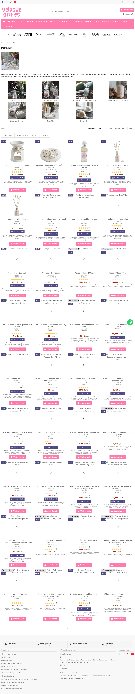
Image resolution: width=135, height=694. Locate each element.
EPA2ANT (84, 171)
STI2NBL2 (118, 385)
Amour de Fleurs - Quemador (17, 165)
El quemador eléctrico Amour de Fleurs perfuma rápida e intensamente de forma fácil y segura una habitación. (50, 182)
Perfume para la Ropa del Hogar (84, 100)
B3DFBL (17, 331)
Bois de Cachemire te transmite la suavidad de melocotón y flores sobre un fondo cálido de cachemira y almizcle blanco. (17, 452)
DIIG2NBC (17, 490)
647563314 (66, 668)
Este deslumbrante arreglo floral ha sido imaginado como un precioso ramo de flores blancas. (50, 555)
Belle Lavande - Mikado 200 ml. (117, 325)
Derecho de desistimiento (13, 689)
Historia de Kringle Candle (11, 673)
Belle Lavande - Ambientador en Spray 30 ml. (84, 326)
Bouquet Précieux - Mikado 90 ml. (84, 540)
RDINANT (84, 225)
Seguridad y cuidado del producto (14, 663)
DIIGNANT (17, 223)
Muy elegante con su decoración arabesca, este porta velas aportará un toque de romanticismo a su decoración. (117, 236)
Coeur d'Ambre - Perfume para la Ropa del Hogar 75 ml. (51, 595)
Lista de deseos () (128, 2)
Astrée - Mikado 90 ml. (118, 273)
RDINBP (17, 600)
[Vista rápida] (32, 146)
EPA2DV (84, 600)
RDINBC (117, 492)
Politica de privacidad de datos (13, 682)
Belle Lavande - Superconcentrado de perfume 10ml (118, 380)
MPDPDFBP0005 (17, 277)
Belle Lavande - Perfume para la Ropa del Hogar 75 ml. (51, 380)
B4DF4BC (51, 438)
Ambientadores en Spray (50, 100)
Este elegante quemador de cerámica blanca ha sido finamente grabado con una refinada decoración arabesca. (17, 290)
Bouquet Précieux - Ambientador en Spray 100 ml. (51, 541)
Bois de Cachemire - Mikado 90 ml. (51, 486)
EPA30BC (117, 438)
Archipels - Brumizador (51, 273)
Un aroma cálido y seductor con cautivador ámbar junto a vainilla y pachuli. (51, 608)
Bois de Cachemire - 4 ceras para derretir (51, 434)
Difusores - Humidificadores (118, 100)
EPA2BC (84, 438)
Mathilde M (17, 167)
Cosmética (50, 121)
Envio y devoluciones (9, 654)
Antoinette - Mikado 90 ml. (17, 219)
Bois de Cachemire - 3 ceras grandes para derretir (17, 434)
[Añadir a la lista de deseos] (32, 143)
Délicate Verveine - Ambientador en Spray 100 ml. (84, 595)
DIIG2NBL (118, 328)
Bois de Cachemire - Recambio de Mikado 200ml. (117, 487)
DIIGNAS (117, 277)
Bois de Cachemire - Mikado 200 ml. (17, 486)
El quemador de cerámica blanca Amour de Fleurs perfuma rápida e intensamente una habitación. (17, 181)
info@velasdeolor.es (69, 672)
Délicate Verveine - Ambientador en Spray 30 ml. (118, 595)
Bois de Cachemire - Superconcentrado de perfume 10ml (17, 541)
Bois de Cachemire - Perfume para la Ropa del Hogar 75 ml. (84, 487)
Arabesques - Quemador (17, 273)
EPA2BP (50, 546)
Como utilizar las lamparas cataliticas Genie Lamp (19, 679)
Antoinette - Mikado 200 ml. (117, 165)
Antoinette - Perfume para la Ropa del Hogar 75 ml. (51, 220)
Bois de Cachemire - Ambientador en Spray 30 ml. (117, 434)
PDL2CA (50, 600)
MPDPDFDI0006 (51, 169)
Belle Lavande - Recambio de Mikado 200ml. (84, 380)
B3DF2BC (17, 438)
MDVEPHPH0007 (118, 223)
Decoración (84, 121)
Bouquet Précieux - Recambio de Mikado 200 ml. (17, 595)
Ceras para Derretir (17, 121)
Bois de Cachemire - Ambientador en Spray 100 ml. (84, 434)
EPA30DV (117, 600)
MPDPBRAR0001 (51, 277)
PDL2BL (50, 385)
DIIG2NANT (117, 169)
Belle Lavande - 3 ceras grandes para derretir (17, 326)
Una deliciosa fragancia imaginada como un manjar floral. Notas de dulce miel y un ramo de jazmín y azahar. (84, 185)
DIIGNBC (50, 490)
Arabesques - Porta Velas (118, 219)
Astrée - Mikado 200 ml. (84, 273)
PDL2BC (84, 492)
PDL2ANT (51, 225)
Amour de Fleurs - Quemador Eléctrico (51, 165)
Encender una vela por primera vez (14, 670)
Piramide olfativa (8, 676)
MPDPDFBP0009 (17, 169)
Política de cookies (9, 666)
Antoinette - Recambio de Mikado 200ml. (84, 220)
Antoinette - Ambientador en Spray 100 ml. (84, 166)
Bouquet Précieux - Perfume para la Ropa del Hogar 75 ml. (117, 541)
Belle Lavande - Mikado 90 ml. (17, 379)
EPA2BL (50, 331)
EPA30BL (84, 331)
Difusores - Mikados (17, 100)
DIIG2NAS (84, 277)
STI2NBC (17, 546)
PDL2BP (117, 546)
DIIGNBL (17, 382)
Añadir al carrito (18, 190)
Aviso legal (6, 657)
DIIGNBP (84, 544)
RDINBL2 (84, 385)
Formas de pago (8, 660)
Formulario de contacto (10, 685)
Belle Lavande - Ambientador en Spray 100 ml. (51, 326)
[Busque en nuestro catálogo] (91, 11)
